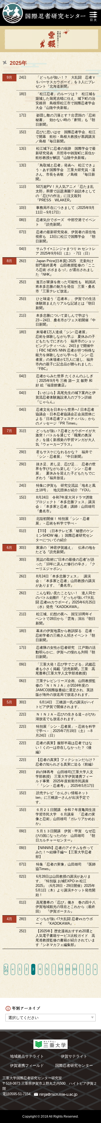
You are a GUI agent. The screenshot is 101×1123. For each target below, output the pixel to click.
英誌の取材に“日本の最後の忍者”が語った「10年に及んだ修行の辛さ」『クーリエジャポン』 (65, 564)
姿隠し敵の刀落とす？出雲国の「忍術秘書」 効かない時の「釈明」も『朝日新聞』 (66, 119)
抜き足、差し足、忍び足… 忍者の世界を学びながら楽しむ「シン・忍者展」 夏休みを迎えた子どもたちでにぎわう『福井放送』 (66, 471)
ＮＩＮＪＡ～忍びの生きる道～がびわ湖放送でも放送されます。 (66, 716)
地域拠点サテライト (27, 1056)
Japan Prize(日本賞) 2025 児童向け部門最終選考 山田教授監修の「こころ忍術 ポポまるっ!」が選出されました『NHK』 (65, 268)
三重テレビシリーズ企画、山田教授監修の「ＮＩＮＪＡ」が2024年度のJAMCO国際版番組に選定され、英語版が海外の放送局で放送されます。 (66, 688)
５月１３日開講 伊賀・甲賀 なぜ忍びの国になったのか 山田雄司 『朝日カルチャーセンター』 (66, 835)
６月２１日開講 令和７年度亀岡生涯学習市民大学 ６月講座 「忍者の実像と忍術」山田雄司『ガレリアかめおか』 (66, 816)
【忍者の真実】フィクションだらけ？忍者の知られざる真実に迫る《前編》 (66, 762)
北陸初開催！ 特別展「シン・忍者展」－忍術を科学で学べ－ (63, 521)
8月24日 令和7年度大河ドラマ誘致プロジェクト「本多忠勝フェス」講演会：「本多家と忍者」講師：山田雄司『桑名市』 (65, 504)
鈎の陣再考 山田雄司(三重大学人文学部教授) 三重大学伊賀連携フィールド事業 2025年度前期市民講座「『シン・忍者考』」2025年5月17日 (65, 779)
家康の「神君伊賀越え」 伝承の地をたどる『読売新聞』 (66, 550)
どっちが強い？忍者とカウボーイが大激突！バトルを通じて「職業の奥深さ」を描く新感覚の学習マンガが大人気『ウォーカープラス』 (66, 438)
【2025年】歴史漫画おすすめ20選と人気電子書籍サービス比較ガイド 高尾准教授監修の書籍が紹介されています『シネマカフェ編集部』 (65, 938)
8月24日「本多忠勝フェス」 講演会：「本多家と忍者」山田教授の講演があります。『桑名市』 (65, 580)
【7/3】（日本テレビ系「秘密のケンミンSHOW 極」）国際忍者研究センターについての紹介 (64, 535)
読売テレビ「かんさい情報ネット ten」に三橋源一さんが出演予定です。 (64, 797)
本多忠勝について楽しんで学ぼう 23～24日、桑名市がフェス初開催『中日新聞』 (66, 320)
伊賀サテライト (74, 1056)
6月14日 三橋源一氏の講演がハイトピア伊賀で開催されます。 (65, 704)
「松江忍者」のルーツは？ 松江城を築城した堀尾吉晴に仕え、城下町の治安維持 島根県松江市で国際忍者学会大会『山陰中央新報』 (66, 101)
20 (67, 969)
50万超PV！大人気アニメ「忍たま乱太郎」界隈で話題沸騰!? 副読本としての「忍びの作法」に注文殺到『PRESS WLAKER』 (66, 193)
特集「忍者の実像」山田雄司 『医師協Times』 (66, 866)
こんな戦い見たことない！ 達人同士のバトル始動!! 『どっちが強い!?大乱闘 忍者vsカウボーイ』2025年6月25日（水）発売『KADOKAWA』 (66, 600)
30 (74, 969)
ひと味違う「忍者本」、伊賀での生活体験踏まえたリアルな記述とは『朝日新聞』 (66, 303)
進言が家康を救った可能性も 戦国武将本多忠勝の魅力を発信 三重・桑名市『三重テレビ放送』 (66, 286)
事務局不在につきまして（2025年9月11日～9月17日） (65, 210)
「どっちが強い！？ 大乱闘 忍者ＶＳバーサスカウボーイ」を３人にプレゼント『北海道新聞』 (66, 82)
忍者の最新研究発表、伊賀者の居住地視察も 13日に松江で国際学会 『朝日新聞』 (66, 236)
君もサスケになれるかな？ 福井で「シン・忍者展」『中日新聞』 (64, 454)
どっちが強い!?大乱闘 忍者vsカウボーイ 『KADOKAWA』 (64, 921)
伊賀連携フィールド (27, 1065)
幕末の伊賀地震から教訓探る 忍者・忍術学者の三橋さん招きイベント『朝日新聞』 (66, 635)
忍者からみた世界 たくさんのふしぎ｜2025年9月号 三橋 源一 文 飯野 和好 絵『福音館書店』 (64, 380)
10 (60, 969)
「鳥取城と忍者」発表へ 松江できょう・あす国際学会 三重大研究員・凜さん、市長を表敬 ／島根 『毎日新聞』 (66, 172)
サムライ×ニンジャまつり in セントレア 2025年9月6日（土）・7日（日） (66, 251)
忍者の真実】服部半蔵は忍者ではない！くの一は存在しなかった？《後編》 (64, 747)
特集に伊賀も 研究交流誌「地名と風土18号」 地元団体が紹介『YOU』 (66, 487)
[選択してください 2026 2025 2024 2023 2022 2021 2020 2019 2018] (50, 1016)
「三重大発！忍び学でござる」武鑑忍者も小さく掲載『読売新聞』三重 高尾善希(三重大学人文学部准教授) (66, 669)
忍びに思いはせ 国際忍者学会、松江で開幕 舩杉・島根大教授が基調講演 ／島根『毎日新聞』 (66, 136)
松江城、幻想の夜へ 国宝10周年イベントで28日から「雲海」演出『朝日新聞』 (65, 618)
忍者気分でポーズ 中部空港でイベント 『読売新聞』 (66, 222)
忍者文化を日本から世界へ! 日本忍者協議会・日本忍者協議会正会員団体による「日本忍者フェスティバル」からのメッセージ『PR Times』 (65, 416)
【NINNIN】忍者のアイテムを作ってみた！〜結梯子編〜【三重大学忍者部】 (64, 852)
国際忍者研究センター (74, 1065)
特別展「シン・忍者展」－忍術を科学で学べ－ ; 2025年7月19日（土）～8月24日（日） (66, 731)
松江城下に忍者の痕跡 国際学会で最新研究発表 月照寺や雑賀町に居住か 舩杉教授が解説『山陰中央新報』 (66, 153)
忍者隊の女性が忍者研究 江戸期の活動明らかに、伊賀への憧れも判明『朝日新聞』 (66, 652)
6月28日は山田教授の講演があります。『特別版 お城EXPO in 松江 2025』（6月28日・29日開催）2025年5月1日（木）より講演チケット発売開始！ (65, 885)
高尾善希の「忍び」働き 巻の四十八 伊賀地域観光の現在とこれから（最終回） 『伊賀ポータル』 (66, 907)
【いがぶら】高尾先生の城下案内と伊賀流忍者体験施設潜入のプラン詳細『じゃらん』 (66, 397)
